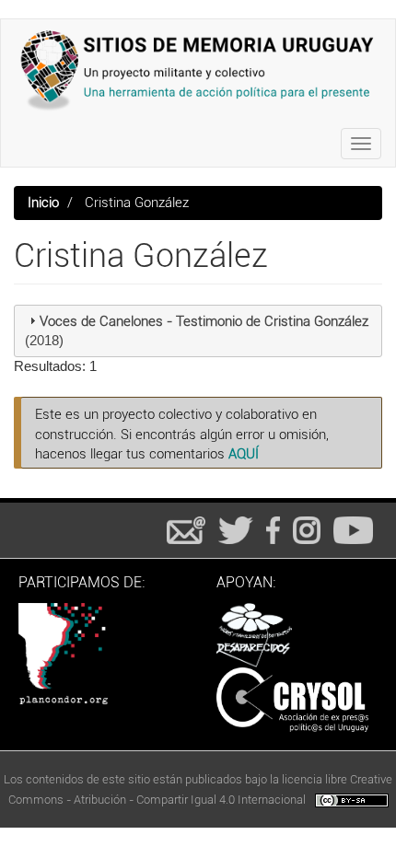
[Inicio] (198, 70)
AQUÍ (243, 454)
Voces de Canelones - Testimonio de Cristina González (204, 321)
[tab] (198, 331)
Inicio (43, 202)
